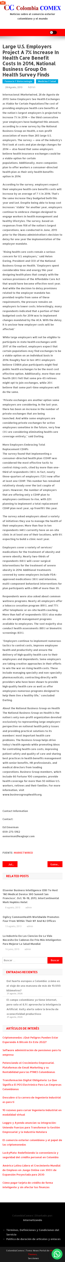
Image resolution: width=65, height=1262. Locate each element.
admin (31, 87)
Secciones (33, 1258)
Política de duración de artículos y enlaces (33, 1239)
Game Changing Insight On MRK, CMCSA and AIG (56, 864)
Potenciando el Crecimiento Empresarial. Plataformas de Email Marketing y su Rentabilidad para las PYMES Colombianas (29, 1067)
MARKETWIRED (23, 852)
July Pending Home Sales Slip (13, 864)
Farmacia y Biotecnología (18, 81)
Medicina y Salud (47, 81)
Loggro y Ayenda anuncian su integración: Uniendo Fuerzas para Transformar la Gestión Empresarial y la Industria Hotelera (31, 1127)
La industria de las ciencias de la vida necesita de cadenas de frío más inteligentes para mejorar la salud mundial (32, 939)
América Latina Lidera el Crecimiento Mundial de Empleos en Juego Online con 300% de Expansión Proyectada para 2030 (31, 1170)
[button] (57, 1254)
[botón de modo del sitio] (53, 32)
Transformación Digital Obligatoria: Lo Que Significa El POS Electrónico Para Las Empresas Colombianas (32, 1085)
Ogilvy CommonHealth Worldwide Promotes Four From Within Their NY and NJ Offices (31, 918)
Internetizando (32, 1220)
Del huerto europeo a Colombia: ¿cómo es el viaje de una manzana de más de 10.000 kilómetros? (33, 985)
